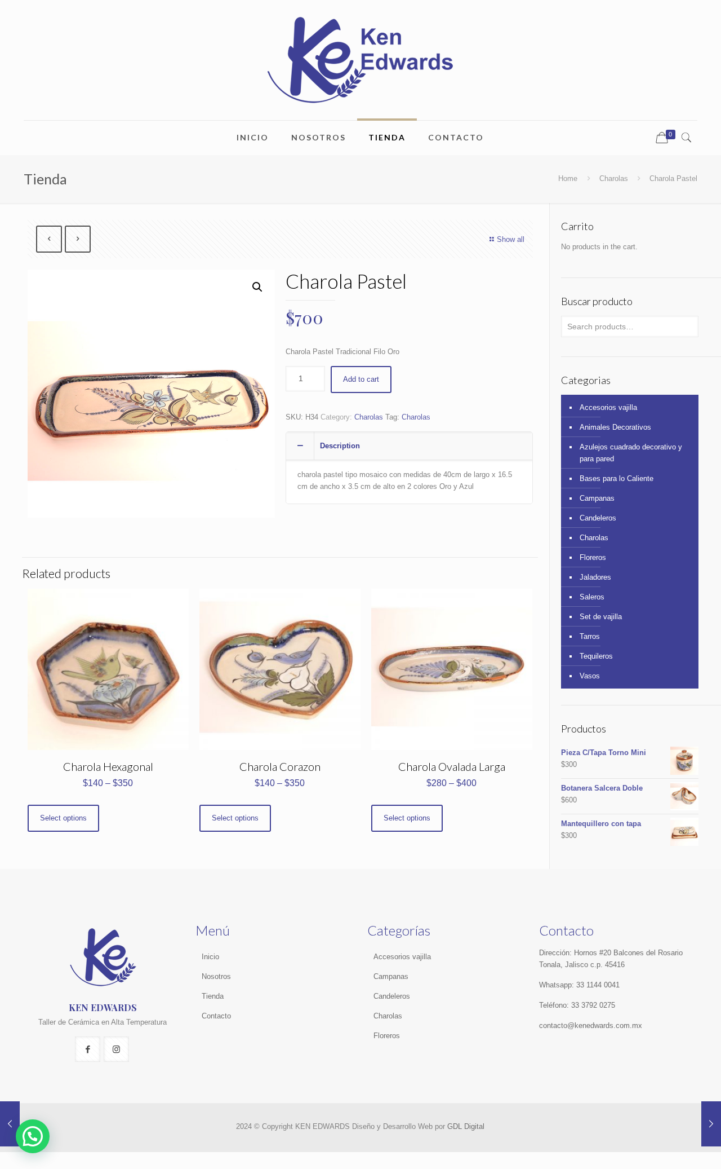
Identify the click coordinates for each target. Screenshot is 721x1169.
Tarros (590, 636)
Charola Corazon (280, 766)
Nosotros (216, 976)
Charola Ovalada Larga (451, 766)
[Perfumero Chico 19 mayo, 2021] (10, 1123)
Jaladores (595, 577)
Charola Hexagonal (108, 766)
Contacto (216, 1016)
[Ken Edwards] (360, 60)
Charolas (613, 178)
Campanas (597, 498)
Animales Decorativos (615, 427)
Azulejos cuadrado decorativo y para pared (631, 453)
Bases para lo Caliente (616, 478)
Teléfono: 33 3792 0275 (577, 1005)
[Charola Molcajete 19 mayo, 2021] (711, 1123)
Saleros (592, 597)
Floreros (593, 557)
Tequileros (596, 656)
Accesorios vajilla (608, 407)
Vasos (590, 676)
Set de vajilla (601, 616)
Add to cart (361, 379)
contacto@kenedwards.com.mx (590, 1025)
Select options (63, 818)
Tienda (213, 996)
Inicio (210, 956)
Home (567, 178)
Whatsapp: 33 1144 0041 (579, 985)
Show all (510, 239)
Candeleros (598, 518)
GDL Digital (465, 1126)
